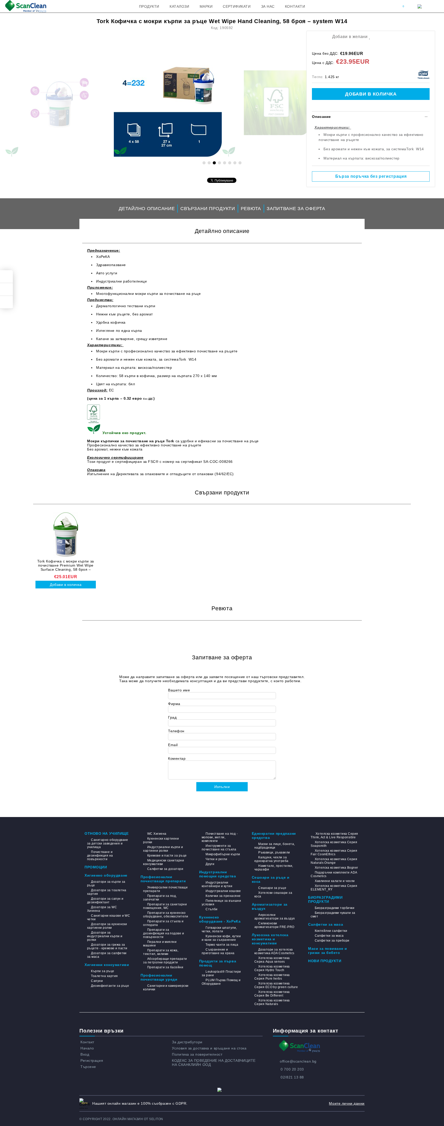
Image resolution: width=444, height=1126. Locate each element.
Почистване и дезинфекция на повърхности (100, 855)
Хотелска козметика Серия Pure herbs (272, 976)
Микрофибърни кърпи (223, 854)
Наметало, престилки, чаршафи (273, 867)
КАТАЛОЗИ (179, 6)
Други (210, 864)
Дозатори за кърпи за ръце (106, 883)
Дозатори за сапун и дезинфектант (105, 900)
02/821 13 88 (292, 1077)
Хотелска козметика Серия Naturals (272, 1002)
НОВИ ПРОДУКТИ (324, 961)
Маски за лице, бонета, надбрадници (274, 845)
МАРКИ (206, 6)
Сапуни (97, 981)
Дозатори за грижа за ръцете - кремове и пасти (107, 946)
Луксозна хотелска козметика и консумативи (270, 939)
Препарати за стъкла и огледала (163, 923)
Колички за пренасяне (223, 896)
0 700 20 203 (292, 1069)
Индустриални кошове (223, 891)
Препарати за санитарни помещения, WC (165, 906)
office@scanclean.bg (298, 1061)
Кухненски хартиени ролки (161, 840)
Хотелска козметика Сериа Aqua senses (272, 959)
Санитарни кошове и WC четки (108, 917)
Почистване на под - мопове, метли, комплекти (220, 837)
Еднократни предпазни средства (274, 835)
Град (172, 717)
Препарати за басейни (165, 967)
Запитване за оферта (296, 208)
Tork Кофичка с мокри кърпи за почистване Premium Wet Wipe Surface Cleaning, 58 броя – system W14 (65, 565)
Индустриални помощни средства (217, 874)
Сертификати (237, 6)
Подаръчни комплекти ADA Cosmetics (334, 874)
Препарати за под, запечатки (160, 897)
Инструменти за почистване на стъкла (219, 847)
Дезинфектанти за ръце (110, 986)
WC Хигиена (156, 834)
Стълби (212, 909)
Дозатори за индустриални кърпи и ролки (105, 936)
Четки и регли (216, 859)
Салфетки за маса (325, 924)
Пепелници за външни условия (221, 902)
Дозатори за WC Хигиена (102, 909)
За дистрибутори (187, 1042)
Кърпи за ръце (102, 971)
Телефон (176, 731)
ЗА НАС (268, 6)
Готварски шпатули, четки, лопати (219, 929)
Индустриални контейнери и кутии (217, 884)
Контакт (87, 1042)
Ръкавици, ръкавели (274, 852)
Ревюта (251, 208)
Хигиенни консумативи (107, 965)
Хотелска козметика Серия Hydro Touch (272, 968)
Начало (87, 1048)
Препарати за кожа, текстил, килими (160, 952)
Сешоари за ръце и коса (271, 879)
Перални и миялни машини (160, 943)
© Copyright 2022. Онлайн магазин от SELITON (121, 1119)
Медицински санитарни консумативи (163, 862)
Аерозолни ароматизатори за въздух (274, 916)
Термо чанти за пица (222, 944)
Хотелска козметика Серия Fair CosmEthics (334, 852)
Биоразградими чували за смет (333, 914)
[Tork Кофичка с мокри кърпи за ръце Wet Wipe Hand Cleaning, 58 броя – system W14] (168, 103)
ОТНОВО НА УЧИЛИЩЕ (107, 833)
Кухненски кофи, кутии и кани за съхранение (221, 938)
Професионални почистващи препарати (163, 879)
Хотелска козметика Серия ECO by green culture (276, 985)
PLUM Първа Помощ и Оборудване (221, 982)
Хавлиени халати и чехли (335, 881)
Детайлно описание (147, 208)
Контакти (295, 6)
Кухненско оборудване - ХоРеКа (220, 919)
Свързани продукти (207, 208)
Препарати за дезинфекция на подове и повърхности (163, 933)
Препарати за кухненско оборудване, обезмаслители (165, 914)
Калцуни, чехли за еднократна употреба (271, 859)
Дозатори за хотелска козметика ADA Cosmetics (274, 951)
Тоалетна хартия (104, 976)
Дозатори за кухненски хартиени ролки (107, 926)
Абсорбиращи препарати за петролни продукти (165, 960)
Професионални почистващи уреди (159, 977)
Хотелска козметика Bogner (336, 867)
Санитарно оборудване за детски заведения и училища (107, 843)
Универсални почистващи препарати (165, 889)
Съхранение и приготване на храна (218, 951)
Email (173, 745)
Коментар (177, 758)
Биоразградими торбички (334, 908)
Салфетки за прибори (332, 940)
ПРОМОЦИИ (96, 867)
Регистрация (91, 1060)
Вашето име (179, 690)
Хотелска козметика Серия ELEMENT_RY (334, 887)
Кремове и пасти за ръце (167, 855)
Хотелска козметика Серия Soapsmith (334, 844)
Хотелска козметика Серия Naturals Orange (334, 861)
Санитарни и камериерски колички (165, 987)
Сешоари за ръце (272, 888)
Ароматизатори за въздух (270, 906)
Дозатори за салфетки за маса (107, 955)
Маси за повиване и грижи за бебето (327, 950)
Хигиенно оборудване (106, 875)
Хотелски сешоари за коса (273, 894)
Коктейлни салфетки (331, 931)
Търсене (88, 1067)
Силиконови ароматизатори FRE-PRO (274, 925)
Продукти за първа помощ (217, 963)
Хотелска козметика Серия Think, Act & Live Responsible (334, 835)
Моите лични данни (347, 1103)
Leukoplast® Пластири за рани (221, 973)
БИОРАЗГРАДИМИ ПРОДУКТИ (325, 899)
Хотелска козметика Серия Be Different (272, 993)
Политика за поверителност (197, 1054)
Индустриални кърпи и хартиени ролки (163, 848)
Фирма (174, 704)
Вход (84, 1054)
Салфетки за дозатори (165, 869)
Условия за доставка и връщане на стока (209, 1048)
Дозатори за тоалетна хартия (106, 892)
